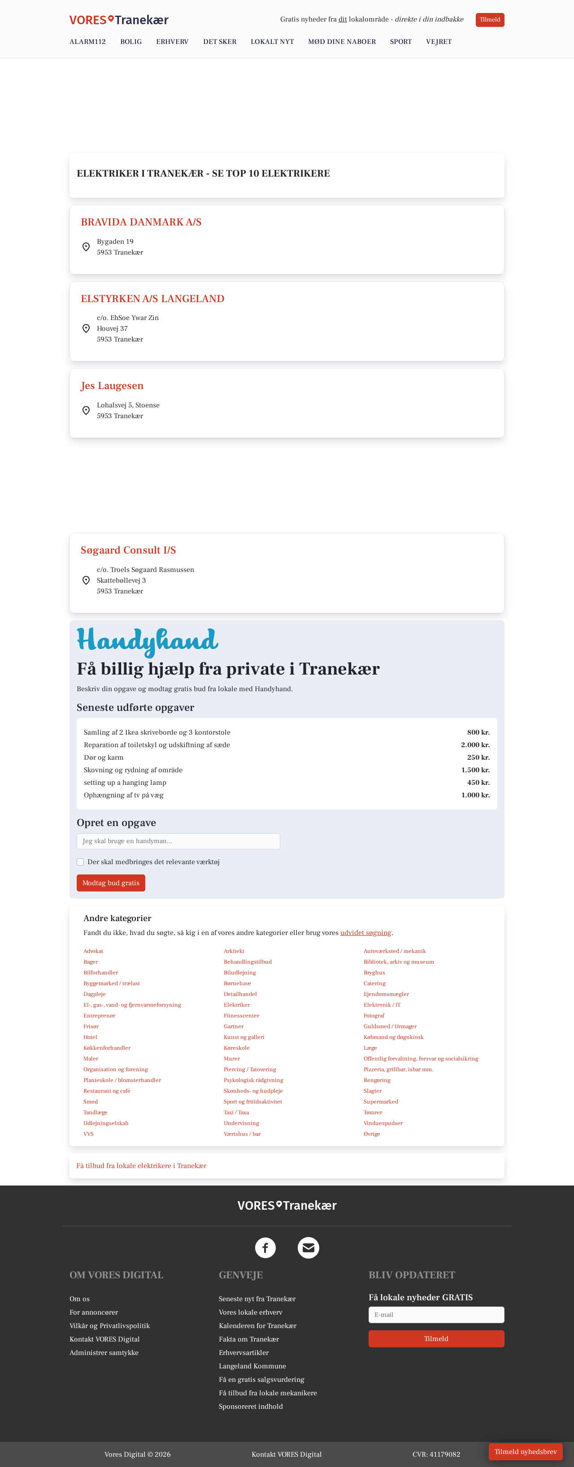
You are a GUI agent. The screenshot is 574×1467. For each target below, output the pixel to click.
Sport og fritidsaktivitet (253, 1101)
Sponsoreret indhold (251, 1406)
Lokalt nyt (272, 41)
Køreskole (237, 1048)
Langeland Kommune (252, 1366)
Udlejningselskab (105, 1123)
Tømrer (373, 1112)
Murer (232, 1058)
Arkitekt (234, 951)
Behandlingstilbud (248, 961)
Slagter (373, 1091)
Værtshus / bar (242, 1134)
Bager (90, 961)
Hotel (90, 1037)
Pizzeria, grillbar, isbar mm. (399, 1069)
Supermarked (381, 1101)
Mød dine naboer (342, 41)
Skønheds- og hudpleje (253, 1091)
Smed (90, 1101)
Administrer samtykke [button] (104, 1352)
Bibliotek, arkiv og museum (399, 961)
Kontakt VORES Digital (105, 1339)
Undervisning (241, 1123)
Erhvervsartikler (244, 1352)
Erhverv (172, 41)
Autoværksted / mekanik (395, 951)
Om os (80, 1298)
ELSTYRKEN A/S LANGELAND (153, 299)
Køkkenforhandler (106, 1048)
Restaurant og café (106, 1091)
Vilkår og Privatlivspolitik (110, 1325)
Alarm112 (88, 41)
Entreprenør (99, 1015)
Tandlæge (95, 1112)
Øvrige (372, 1134)
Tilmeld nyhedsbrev (526, 1451)
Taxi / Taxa (236, 1112)
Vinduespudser (383, 1123)
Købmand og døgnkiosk (394, 1037)
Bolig (131, 41)
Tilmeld (490, 20)
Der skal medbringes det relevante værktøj (153, 861)
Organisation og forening (115, 1069)
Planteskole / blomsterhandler (122, 1080)
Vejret (439, 41)
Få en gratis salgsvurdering (261, 1379)
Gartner (234, 1026)
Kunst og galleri (244, 1037)
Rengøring (377, 1080)
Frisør (91, 1026)
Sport (401, 41)
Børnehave (237, 983)
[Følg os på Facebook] (265, 1248)
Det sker (219, 41)
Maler (90, 1058)
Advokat (93, 951)
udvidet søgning (365, 932)
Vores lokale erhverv (251, 1312)
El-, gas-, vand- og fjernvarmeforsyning (132, 1004)
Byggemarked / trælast (111, 983)
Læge (370, 1048)
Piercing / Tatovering (250, 1069)
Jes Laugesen (112, 386)
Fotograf (374, 1015)
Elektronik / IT (382, 1004)
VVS (88, 1134)
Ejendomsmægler (386, 994)
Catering (375, 983)
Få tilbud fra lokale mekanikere (268, 1393)
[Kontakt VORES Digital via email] (308, 1248)
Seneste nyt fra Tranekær (257, 1298)
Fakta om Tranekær (249, 1339)
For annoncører (94, 1312)
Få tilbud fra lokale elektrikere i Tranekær (141, 1165)
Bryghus (374, 972)
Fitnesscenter (241, 1015)
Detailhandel (240, 994)
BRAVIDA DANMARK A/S (141, 222)
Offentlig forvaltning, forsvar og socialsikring (421, 1058)
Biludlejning (240, 972)
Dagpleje (94, 994)
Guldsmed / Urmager (390, 1026)
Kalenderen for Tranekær (257, 1325)
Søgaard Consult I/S (128, 550)
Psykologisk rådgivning (253, 1080)
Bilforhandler (100, 972)
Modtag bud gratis (111, 882)
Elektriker (237, 1004)
